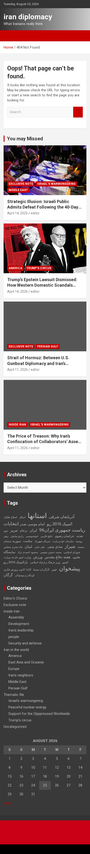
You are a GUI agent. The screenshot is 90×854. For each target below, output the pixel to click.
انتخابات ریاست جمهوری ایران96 (44, 527)
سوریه (16, 541)
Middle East (18, 190)
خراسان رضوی (64, 536)
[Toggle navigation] (10, 35)
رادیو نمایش (17, 536)
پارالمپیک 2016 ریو (16, 562)
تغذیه (79, 536)
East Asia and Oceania (26, 662)
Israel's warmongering (56, 184)
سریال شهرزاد (42, 541)
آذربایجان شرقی (61, 516)
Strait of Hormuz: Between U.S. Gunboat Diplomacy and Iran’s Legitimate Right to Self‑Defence (40, 363)
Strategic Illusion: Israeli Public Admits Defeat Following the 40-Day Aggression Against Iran (42, 207)
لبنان (28, 547)
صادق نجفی (55, 547)
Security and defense (25, 643)
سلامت (27, 541)
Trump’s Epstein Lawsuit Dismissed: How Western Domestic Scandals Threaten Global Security (42, 285)
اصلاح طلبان (10, 517)
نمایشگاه (10, 552)
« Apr (8, 803)
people (13, 637)
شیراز (70, 546)
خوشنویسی (32, 536)
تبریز (14, 530)
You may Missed (25, 139)
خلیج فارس (47, 536)
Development (18, 624)
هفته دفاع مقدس (57, 557)
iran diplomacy (28, 16)
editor (35, 213)
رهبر (6, 536)
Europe (13, 669)
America (15, 268)
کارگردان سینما (41, 569)
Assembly (16, 617)
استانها (37, 516)
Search (78, 112)
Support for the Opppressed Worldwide (39, 714)
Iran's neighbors (20, 675)
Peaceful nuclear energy (27, 707)
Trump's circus (38, 268)
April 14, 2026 (17, 213)
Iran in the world (16, 650)
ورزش (37, 557)
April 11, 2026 (17, 369)
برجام (23, 530)
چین (54, 569)
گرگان (8, 575)
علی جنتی (39, 547)
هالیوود (76, 557)
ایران (33, 530)
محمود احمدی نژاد (28, 552)
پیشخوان (69, 568)
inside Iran (17, 424)
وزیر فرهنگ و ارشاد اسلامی (45, 562)
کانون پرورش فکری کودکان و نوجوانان (19, 572)
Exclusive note (21, 184)
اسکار (22, 517)
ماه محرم (17, 547)
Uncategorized (15, 726)
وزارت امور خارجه (21, 557)
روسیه (79, 541)
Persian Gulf (47, 346)
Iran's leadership (21, 630)
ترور (6, 530)
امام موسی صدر (32, 524)
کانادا (28, 569)
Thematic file (14, 695)
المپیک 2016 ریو (59, 524)
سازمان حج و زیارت (62, 541)
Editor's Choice (15, 598)
